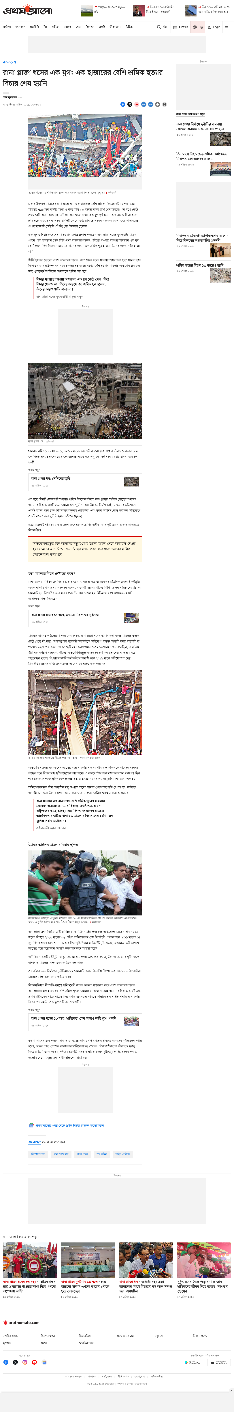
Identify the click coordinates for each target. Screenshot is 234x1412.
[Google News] (44, 1363)
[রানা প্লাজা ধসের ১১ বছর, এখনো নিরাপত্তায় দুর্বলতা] (131, 618)
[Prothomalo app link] (193, 1363)
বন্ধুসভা (159, 1336)
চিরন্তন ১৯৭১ (200, 1336)
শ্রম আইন (102, 1154)
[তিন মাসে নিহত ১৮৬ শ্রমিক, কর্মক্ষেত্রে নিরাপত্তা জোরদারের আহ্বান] (220, 169)
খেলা (78, 27)
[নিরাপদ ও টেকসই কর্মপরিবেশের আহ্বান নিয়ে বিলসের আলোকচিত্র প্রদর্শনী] (220, 250)
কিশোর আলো (48, 1336)
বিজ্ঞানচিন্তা (85, 1336)
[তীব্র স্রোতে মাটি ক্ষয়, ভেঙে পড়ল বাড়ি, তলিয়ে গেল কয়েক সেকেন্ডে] (191, 10)
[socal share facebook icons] (123, 106)
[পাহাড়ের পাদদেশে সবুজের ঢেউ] (87, 10)
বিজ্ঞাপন (92, 1376)
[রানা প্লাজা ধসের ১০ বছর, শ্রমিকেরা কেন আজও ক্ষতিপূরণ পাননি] (131, 1021)
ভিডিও (129, 27)
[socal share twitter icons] (130, 106)
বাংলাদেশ (20, 27)
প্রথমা (44, 1343)
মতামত (67, 27)
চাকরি (102, 27)
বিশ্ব (46, 27)
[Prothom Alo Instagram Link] (26, 1362)
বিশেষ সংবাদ (38, 1154)
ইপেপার (7, 1343)
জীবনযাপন (115, 27)
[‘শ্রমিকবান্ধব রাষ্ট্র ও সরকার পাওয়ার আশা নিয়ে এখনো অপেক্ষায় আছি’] (30, 1260)
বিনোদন (90, 27)
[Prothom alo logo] (21, 1324)
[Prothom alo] (27, 10)
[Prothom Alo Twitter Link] (17, 1362)
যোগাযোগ (140, 1376)
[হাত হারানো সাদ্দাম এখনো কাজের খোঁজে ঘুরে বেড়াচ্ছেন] (88, 1260)
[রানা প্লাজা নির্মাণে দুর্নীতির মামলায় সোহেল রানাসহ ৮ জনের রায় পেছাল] (220, 139)
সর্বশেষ (7, 27)
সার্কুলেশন (107, 1376)
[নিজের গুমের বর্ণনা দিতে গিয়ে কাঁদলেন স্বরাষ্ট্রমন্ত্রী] (139, 10)
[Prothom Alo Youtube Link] (36, 1362)
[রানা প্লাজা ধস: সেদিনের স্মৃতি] (131, 481)
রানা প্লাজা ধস (61, 1154)
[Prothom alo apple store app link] (219, 1363)
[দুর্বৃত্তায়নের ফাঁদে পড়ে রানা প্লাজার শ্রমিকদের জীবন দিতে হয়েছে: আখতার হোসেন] (204, 1260)
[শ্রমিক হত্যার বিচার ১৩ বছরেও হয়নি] (220, 275)
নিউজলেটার (157, 1376)
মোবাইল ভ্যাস (86, 1343)
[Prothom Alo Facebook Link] (7, 1362)
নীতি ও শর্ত (123, 1376)
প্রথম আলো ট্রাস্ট (125, 1336)
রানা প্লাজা (82, 1154)
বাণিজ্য (55, 27)
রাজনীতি (34, 27)
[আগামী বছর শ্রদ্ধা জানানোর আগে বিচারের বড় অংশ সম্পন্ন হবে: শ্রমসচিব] (146, 1260)
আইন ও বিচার (123, 1154)
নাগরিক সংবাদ (10, 1336)
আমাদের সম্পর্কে (73, 1376)
